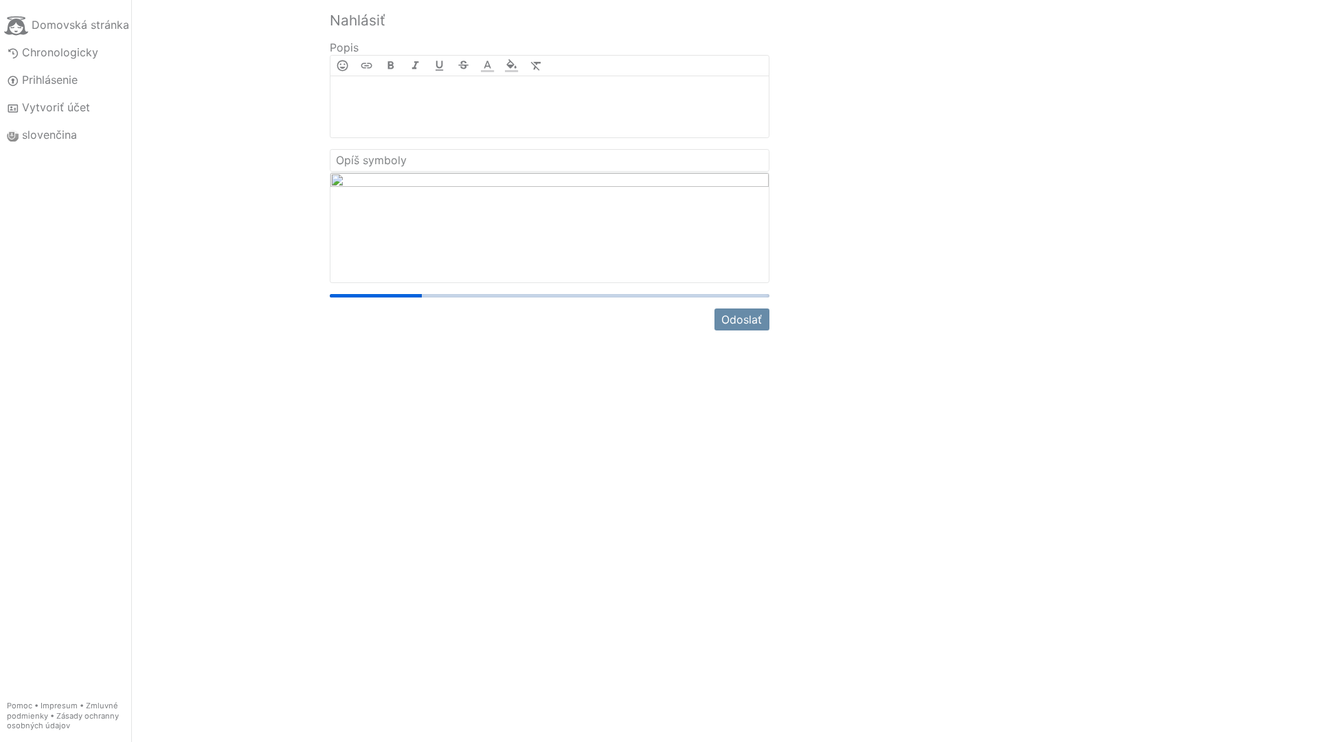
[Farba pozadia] (511, 66)
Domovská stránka (80, 25)
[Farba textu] (487, 66)
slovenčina (49, 135)
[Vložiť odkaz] (366, 66)
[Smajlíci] (342, 66)
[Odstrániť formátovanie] (536, 66)
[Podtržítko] (439, 66)
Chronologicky (60, 52)
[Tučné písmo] (391, 66)
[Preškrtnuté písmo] (463, 66)
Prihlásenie (50, 80)
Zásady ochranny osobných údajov (63, 721)
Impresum (59, 705)
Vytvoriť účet (56, 107)
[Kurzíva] (415, 66)
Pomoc (19, 705)
